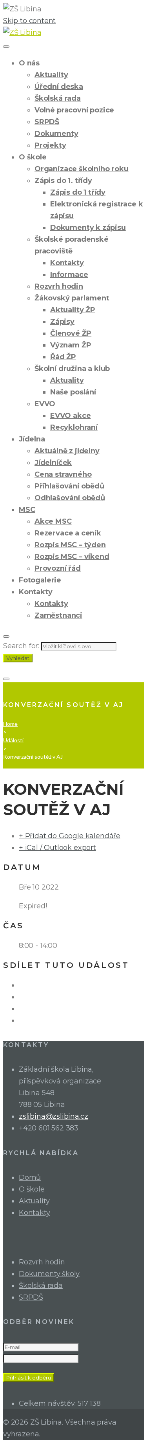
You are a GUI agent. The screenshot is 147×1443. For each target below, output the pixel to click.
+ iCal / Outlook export (57, 847)
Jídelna (32, 439)
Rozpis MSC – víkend (71, 556)
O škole (33, 157)
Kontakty (67, 263)
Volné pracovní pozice (74, 110)
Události (13, 740)
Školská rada (57, 98)
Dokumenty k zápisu (88, 227)
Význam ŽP (70, 345)
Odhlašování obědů (69, 498)
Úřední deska (58, 86)
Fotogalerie (40, 580)
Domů (30, 1177)
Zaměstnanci (58, 615)
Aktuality (51, 75)
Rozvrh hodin (58, 286)
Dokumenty (56, 133)
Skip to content (29, 20)
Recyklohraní (74, 427)
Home (10, 723)
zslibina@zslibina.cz (53, 1116)
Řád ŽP (63, 357)
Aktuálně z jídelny (67, 451)
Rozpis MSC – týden (70, 545)
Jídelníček (53, 462)
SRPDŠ (46, 122)
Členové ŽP (70, 333)
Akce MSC (53, 521)
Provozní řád (57, 568)
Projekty (50, 145)
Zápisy (62, 321)
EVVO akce (70, 415)
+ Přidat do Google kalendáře (69, 836)
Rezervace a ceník (67, 533)
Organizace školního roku (81, 169)
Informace (69, 274)
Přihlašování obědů (69, 486)
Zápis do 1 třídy (77, 192)
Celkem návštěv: (48, 1403)
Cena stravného (62, 474)
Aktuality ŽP (72, 310)
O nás (29, 63)
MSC (27, 509)
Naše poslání (73, 392)
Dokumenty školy (49, 1273)
